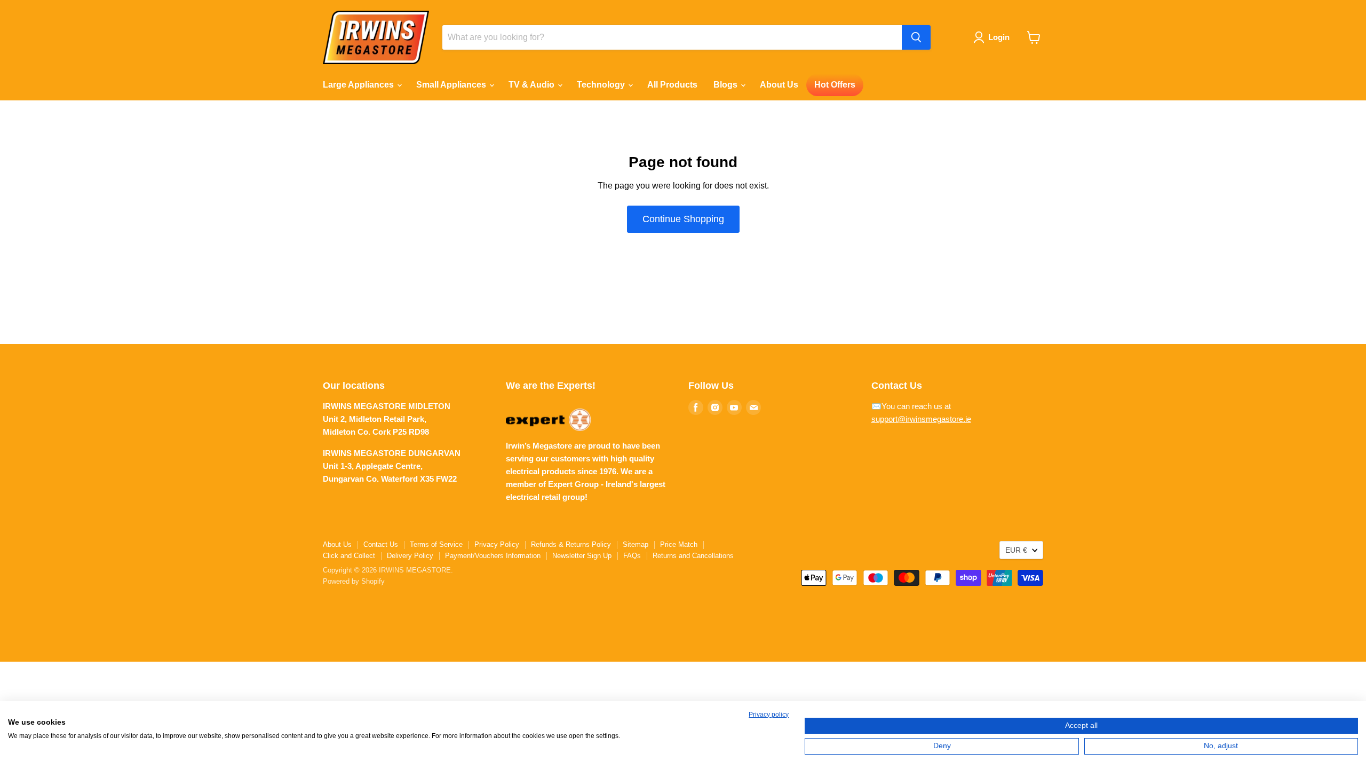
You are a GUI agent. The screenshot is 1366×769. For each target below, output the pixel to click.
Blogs (726, 84)
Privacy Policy (496, 544)
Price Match (678, 544)
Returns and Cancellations (693, 556)
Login (999, 37)
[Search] (916, 37)
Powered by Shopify (354, 581)
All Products (672, 84)
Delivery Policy (410, 556)
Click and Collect (349, 556)
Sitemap (635, 544)
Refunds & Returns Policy (571, 544)
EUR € (1016, 550)
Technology (602, 84)
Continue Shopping (683, 219)
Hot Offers (834, 84)
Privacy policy (769, 714)
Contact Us (380, 544)
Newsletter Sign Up (581, 556)
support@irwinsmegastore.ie (921, 418)
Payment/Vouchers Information (493, 556)
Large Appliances (359, 84)
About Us (779, 84)
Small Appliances (452, 84)
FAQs (632, 556)
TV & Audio (533, 84)
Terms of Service (436, 544)
